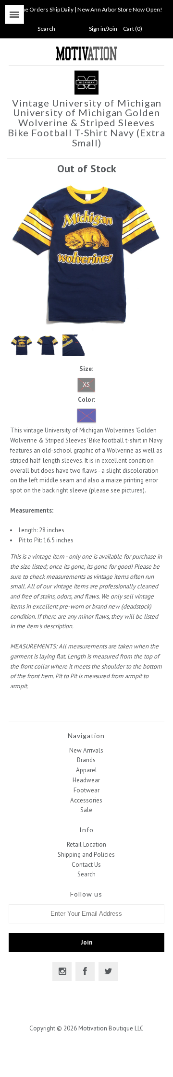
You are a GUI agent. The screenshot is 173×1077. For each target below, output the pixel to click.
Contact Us (86, 865)
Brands (86, 760)
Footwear (86, 790)
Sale (86, 810)
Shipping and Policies (86, 854)
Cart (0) (132, 28)
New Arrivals (86, 750)
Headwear (86, 780)
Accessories (86, 800)
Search (86, 874)
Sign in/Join (103, 28)
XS (86, 385)
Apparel (86, 770)
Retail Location (86, 844)
